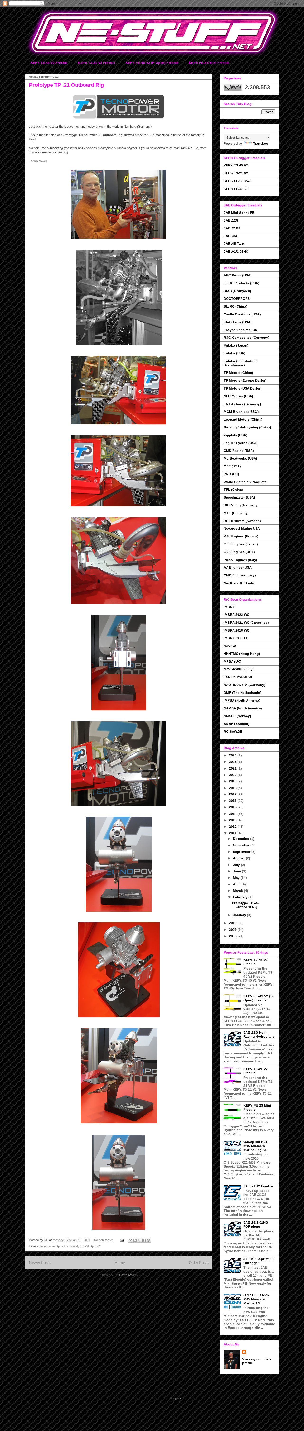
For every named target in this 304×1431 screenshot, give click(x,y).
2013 (233, 820)
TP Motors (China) (238, 373)
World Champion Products (245, 482)
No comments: (104, 1240)
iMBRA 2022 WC (236, 615)
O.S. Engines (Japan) (241, 544)
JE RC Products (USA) (241, 283)
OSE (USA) (232, 466)
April (237, 884)
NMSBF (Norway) (237, 716)
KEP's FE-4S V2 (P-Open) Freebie (152, 63)
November (241, 845)
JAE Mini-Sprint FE (239, 212)
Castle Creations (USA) (242, 314)
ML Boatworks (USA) (240, 458)
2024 (233, 755)
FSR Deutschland (238, 677)
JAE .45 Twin (234, 244)
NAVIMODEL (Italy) (239, 669)
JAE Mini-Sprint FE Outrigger (258, 1261)
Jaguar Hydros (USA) (241, 443)
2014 (233, 814)
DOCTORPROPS (237, 298)
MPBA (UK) (232, 661)
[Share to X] (139, 1240)
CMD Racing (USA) (239, 450)
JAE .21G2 (232, 228)
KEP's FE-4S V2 (236, 189)
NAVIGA (230, 646)
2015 (233, 807)
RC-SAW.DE (233, 731)
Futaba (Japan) (236, 345)
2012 (233, 826)
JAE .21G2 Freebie (258, 1186)
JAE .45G (231, 236)
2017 (233, 794)
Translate (260, 143)
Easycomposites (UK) (241, 330)
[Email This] (130, 1240)
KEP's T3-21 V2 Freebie (96, 63)
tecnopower (47, 1246)
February (240, 897)
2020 (233, 775)
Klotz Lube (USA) (238, 322)
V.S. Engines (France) (241, 536)
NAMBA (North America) (243, 708)
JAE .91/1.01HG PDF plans (255, 1224)
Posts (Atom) (128, 1275)
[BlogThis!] (135, 1240)
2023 (233, 762)
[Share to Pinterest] (148, 1240)
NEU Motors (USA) (238, 396)
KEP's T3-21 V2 (236, 173)
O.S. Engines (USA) (239, 552)
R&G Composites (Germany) (246, 337)
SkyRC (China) (235, 306)
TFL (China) (233, 489)
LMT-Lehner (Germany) (242, 404)
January (240, 915)
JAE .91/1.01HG (236, 251)
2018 (233, 788)
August (239, 858)
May (237, 878)
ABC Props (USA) (238, 275)
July (237, 865)
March (238, 891)
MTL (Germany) (236, 513)
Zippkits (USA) (235, 435)
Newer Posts (40, 1263)
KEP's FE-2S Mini (237, 181)
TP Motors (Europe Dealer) (245, 380)
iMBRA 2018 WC (236, 630)
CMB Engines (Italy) (240, 575)
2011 (233, 833)
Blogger (176, 1398)
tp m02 (96, 1246)
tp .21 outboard (67, 1246)
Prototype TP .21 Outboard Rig (66, 85)
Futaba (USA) (234, 353)
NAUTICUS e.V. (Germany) (244, 685)
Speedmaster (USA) (239, 497)
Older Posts (199, 1263)
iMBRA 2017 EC (236, 638)
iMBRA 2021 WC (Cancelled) (246, 622)
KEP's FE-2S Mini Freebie (209, 63)
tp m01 (84, 1246)
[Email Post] (121, 1240)
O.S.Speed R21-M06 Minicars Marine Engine (256, 1146)
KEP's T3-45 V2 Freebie (49, 63)
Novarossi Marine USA (242, 528)
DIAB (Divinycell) (237, 291)
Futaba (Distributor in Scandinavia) (241, 363)
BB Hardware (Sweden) (242, 521)
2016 (233, 801)
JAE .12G (231, 220)
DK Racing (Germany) (241, 505)
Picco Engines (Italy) (240, 560)
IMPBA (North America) (242, 700)
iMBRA (229, 607)
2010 (233, 923)
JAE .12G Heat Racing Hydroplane (259, 1034)
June (237, 871)
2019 (233, 781)
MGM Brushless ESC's (242, 412)
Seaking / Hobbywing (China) (247, 427)
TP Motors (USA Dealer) (242, 388)
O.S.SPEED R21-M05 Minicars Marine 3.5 (256, 1299)
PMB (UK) (231, 474)
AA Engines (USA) (238, 567)
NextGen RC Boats (239, 583)
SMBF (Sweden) (236, 724)
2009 (233, 930)
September (242, 852)
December (241, 839)
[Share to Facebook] (144, 1240)
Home (120, 1263)
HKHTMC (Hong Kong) (242, 654)
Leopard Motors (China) (243, 419)
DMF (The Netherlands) (242, 692)
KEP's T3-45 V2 (236, 165)
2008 (233, 936)
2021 (233, 768)
